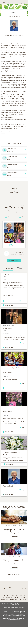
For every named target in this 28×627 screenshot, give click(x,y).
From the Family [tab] (20, 268)
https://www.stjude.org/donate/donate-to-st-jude (13, 119)
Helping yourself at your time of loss (14, 529)
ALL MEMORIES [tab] (8, 268)
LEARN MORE (14, 536)
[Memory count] (6, 216)
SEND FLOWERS (9, 464)
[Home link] (5, 2)
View (17, 245)
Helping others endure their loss (14, 560)
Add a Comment (9, 305)
